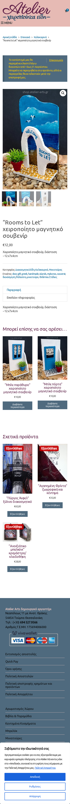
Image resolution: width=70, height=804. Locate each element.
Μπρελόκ (11, 730)
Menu (8, 22)
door (14, 273)
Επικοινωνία (56, 60)
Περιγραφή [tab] (14, 289)
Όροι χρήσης (13, 668)
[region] (35, 773)
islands (42, 273)
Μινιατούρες (55, 269)
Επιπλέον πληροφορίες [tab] (21, 297)
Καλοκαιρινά (40, 37)
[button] (63, 93)
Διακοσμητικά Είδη (24, 269)
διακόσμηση (9, 277)
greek (24, 273)
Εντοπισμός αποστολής (20, 654)
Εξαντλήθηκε (17, 514)
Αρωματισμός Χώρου (19, 708)
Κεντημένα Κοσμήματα (20, 723)
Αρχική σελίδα (10, 37)
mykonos (51, 273)
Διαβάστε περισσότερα (17, 405)
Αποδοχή (35, 776)
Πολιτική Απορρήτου (45, 767)
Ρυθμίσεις (35, 786)
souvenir (61, 273)
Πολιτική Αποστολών (19, 676)
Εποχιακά (25, 37)
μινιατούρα (32, 277)
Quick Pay (11, 661)
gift (19, 273)
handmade (33, 273)
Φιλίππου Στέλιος (48, 277)
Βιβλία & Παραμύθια (18, 716)
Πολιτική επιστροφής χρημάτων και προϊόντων (28, 685)
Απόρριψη (35, 796)
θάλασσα (21, 277)
